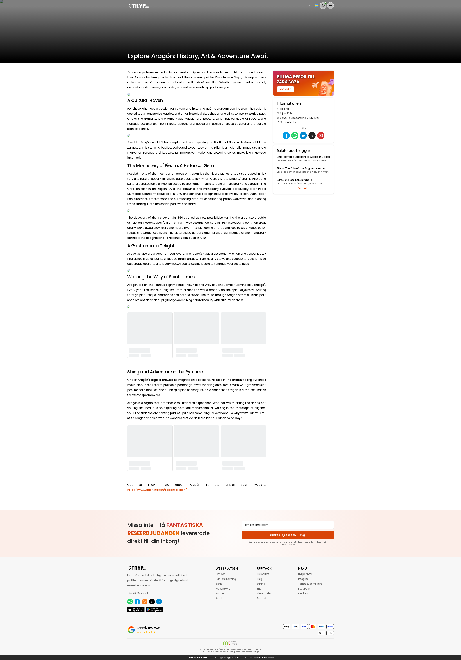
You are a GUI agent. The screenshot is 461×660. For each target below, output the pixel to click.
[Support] (323, 5)
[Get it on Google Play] (154, 609)
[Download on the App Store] (136, 609)
